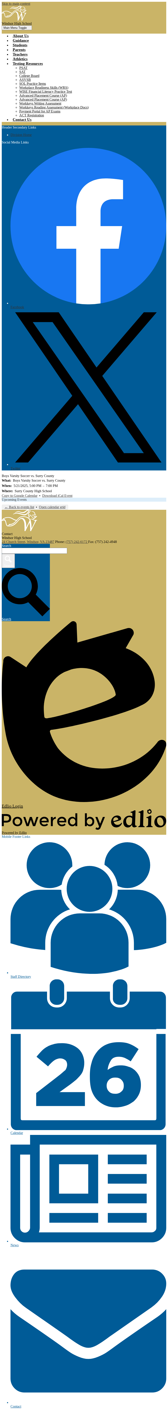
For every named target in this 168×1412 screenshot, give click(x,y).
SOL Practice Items (32, 83)
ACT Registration (31, 115)
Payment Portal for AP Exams (39, 111)
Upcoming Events (14, 499)
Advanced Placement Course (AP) (43, 95)
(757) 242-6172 (77, 542)
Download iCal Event (57, 495)
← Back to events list (19, 507)
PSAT (23, 68)
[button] (27, 63)
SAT (22, 72)
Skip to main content (16, 3)
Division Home (21, 135)
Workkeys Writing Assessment (40, 103)
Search (6, 546)
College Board (29, 76)
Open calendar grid (52, 507)
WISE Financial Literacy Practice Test (45, 91)
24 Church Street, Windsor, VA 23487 (28, 542)
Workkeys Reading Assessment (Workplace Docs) (54, 107)
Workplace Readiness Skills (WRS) (43, 87)
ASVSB (25, 80)
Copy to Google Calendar (19, 495)
